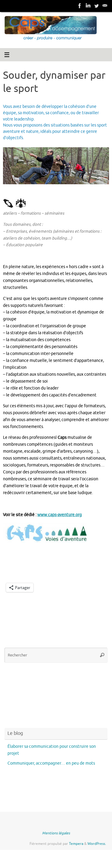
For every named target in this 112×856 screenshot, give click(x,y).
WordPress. (97, 843)
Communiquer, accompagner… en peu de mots (51, 763)
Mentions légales (56, 833)
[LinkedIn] (88, 6)
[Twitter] (96, 6)
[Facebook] (80, 6)
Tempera (76, 843)
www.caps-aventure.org (59, 514)
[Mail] (105, 6)
